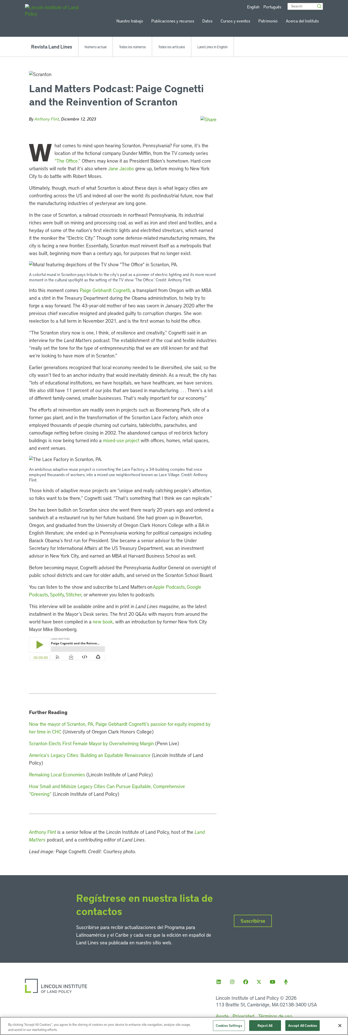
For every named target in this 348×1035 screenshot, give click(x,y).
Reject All (265, 1025)
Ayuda (222, 1016)
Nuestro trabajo (129, 20)
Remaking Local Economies (57, 774)
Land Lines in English (212, 46)
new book (103, 621)
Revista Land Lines (51, 46)
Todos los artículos (171, 46)
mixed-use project (121, 440)
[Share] (208, 119)
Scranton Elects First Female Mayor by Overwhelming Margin (91, 743)
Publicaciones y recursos (172, 20)
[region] (174, 1026)
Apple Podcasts (169, 587)
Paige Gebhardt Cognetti (105, 290)
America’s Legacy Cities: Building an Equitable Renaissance (90, 755)
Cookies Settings (229, 1025)
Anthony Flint (47, 119)
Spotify (56, 594)
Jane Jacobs (121, 168)
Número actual (95, 46)
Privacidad (243, 1016)
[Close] (339, 1025)
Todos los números (132, 46)
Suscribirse (252, 921)
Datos (207, 20)
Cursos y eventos (235, 20)
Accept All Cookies (302, 1025)
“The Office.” (68, 161)
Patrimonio (268, 20)
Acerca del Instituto (302, 20)
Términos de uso (275, 1016)
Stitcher (73, 594)
